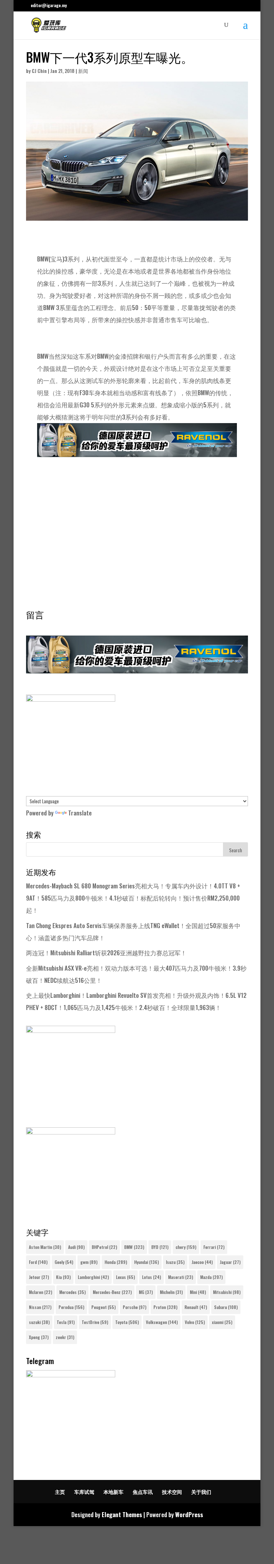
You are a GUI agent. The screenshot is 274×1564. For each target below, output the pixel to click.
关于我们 (201, 1491)
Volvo (195, 1322)
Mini (198, 1292)
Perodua (71, 1307)
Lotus (151, 1277)
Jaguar (230, 1262)
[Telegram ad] (70, 1374)
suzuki (39, 1322)
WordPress (189, 1514)
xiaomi (222, 1322)
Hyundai (146, 1262)
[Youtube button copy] (70, 1030)
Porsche (134, 1307)
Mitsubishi (226, 1292)
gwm (88, 1262)
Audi (76, 1247)
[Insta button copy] (70, 1131)
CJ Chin (39, 70)
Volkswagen (162, 1322)
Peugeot (103, 1307)
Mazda (211, 1277)
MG (146, 1292)
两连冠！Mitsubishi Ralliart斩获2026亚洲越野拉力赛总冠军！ (106, 952)
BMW (134, 1247)
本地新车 (113, 1491)
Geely (64, 1262)
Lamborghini (93, 1277)
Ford (38, 1262)
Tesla (66, 1322)
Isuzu (175, 1262)
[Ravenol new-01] (137, 450)
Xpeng (39, 1337)
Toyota (127, 1322)
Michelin (171, 1292)
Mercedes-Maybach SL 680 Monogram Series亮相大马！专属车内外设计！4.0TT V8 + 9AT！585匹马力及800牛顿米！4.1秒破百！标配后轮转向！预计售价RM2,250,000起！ (133, 898)
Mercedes (72, 1292)
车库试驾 (84, 1491)
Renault (195, 1307)
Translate (80, 812)
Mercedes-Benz (112, 1292)
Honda (116, 1262)
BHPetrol (104, 1247)
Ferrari (213, 1247)
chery (186, 1247)
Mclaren (40, 1292)
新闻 (83, 70)
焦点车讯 (143, 1491)
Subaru (226, 1307)
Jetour (39, 1277)
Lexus (125, 1277)
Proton (165, 1307)
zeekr (65, 1337)
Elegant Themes (122, 1514)
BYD (159, 1247)
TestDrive (95, 1322)
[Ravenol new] (70, 699)
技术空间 (172, 1491)
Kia (63, 1277)
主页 (60, 1491)
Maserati (180, 1277)
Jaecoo (202, 1262)
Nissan (40, 1307)
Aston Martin (45, 1247)
